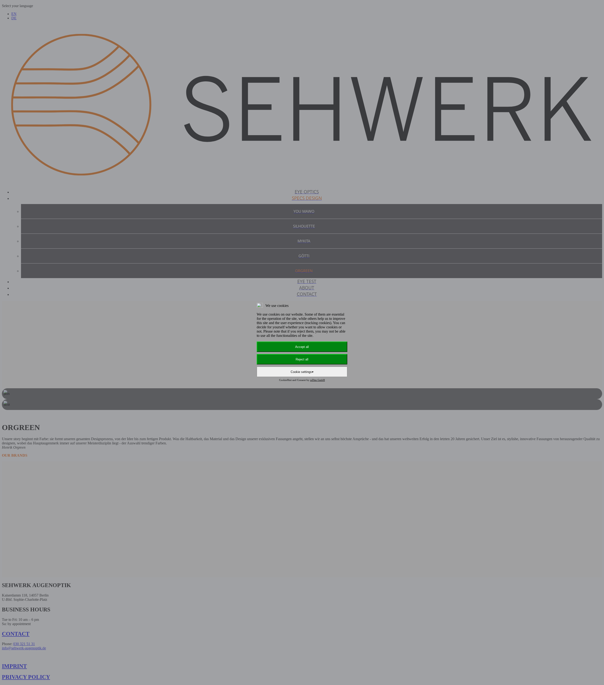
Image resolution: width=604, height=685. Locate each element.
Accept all (302, 347)
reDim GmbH (317, 380)
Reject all (302, 359)
